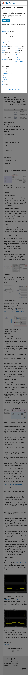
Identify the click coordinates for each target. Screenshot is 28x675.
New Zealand (5, 73)
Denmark (4, 44)
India (3, 71)
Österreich (17, 46)
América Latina (5, 31)
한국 (3, 84)
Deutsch (18, 54)
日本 (3, 81)
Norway (17, 44)
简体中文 (5, 77)
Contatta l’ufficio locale (14, 89)
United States (5, 36)
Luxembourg (5, 59)
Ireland (3, 54)
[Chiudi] (26, 3)
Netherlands (18, 42)
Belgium (4, 42)
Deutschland (5, 46)
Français (18, 59)
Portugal (17, 48)
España (3, 48)
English (18, 57)
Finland (3, 50)
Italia (3, 57)
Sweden (17, 50)
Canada (4, 33)
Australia (4, 68)
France (3, 52)
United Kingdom (19, 61)
